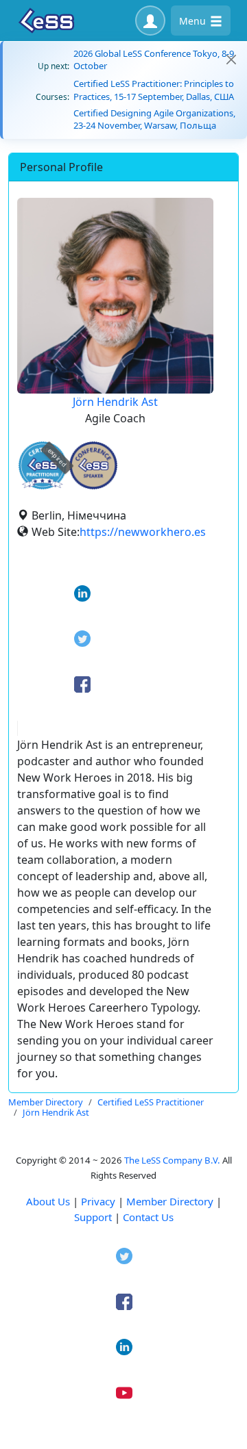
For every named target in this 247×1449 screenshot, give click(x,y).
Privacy (98, 1201)
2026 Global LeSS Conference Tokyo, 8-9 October (153, 59)
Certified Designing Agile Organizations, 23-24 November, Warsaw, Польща (154, 119)
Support (93, 1217)
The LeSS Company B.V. (172, 1160)
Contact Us (148, 1217)
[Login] (150, 20)
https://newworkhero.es (143, 531)
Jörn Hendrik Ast (115, 401)
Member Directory (169, 1201)
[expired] (43, 487)
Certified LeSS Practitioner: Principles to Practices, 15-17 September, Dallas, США (153, 89)
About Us (48, 1201)
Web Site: (56, 531)
